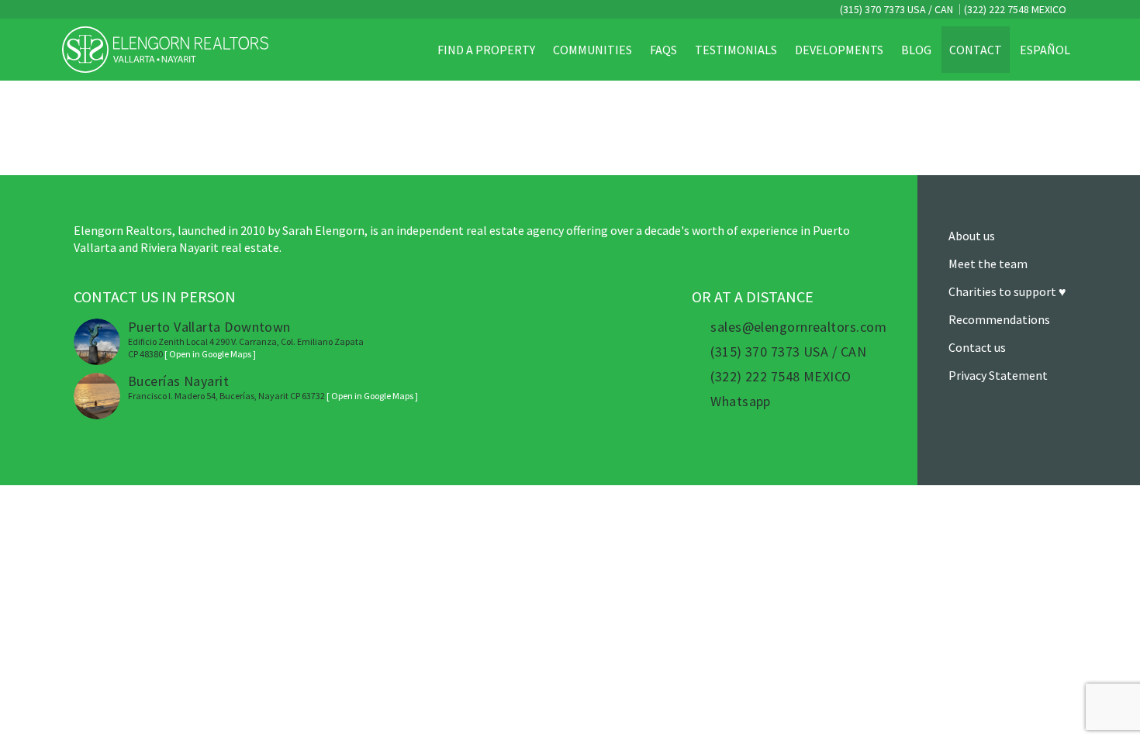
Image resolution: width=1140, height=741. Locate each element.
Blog (916, 49)
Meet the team (988, 263)
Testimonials (736, 49)
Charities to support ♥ (1007, 291)
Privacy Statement (998, 375)
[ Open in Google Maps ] (210, 354)
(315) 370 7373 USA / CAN (895, 9)
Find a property (486, 49)
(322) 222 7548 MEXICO (1015, 9)
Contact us (977, 347)
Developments (839, 49)
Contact (975, 49)
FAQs (663, 49)
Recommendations (999, 319)
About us (971, 235)
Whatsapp (740, 401)
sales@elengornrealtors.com (798, 327)
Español (1045, 49)
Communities (592, 49)
